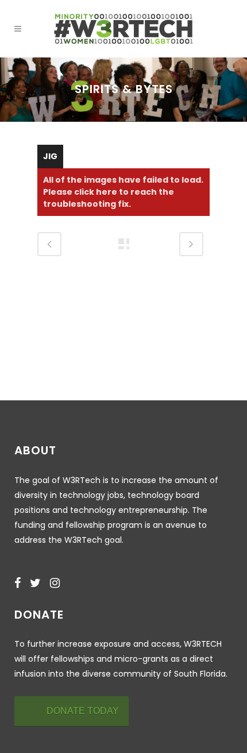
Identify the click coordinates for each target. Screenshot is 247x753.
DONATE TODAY (83, 711)
